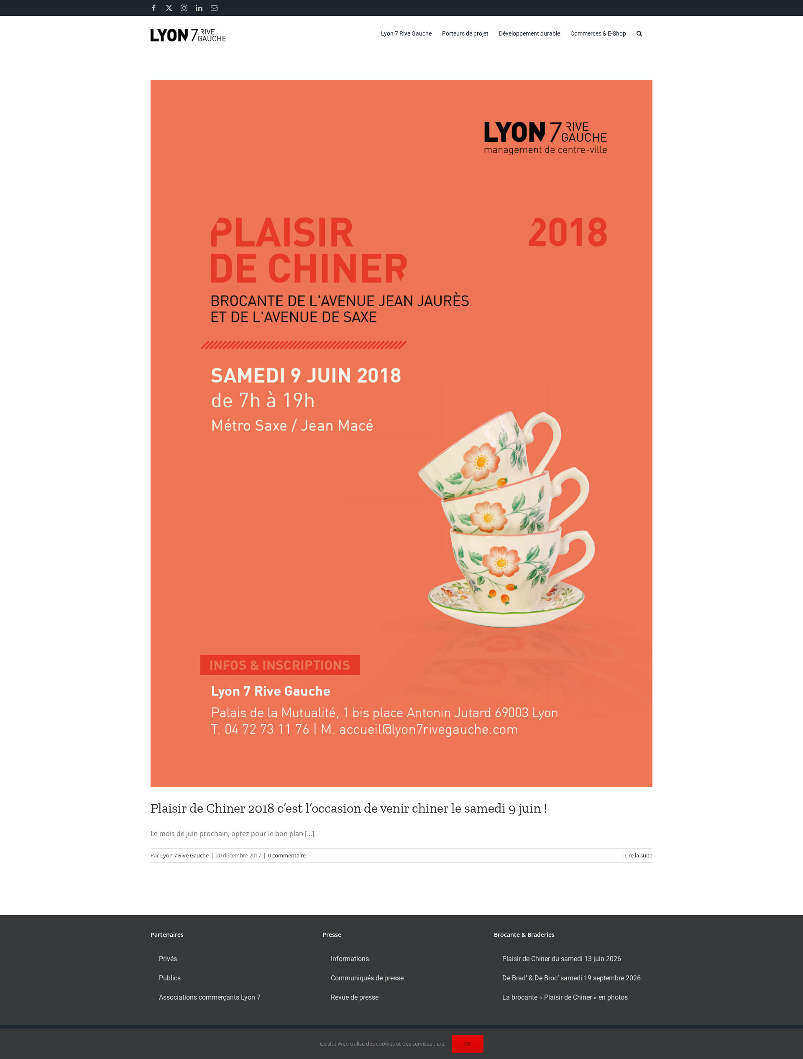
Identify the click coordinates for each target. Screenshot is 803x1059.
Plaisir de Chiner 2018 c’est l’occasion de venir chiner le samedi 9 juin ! (349, 808)
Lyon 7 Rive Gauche (184, 855)
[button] (639, 33)
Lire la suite (638, 855)
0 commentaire (287, 855)
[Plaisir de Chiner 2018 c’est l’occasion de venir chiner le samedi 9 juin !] (401, 434)
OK (467, 1043)
